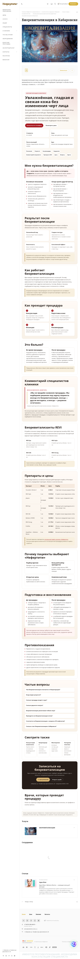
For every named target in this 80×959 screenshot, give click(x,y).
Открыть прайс (57, 779)
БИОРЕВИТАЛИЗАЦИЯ (47, 828)
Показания (29, 151)
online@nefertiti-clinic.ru (30, 929)
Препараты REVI (48, 155)
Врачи (69, 155)
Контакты (47, 914)
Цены (56, 155)
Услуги (23, 914)
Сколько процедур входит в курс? (36, 700)
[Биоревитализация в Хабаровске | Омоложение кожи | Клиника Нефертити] (50, 43)
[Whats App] (14, 955)
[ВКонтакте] (3, 955)
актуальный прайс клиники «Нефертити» (56, 539)
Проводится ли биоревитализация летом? (39, 716)
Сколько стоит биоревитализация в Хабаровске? (41, 726)
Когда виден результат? (33, 695)
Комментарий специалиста (33, 155)
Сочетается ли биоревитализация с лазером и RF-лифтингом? (45, 721)
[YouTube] (11, 955)
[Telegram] (9, 955)
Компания (38, 914)
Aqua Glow (42, 882)
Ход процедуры (47, 151)
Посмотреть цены (51, 125)
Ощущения (57, 151)
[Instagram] (6, 955)
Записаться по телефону (34, 125)
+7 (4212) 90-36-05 (43, 779)
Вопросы (62, 155)
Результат (37, 151)
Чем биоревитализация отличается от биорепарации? (43, 689)
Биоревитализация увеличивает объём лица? (40, 710)
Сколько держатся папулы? (34, 705)
